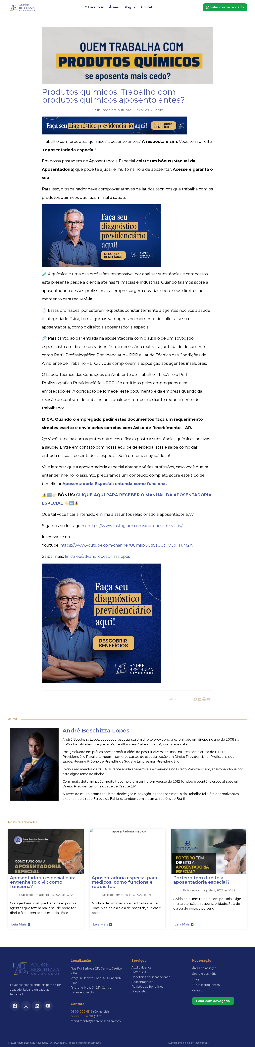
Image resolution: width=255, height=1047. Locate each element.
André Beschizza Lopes (96, 730)
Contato (148, 7)
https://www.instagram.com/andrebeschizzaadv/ (135, 525)
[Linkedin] (37, 1006)
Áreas (114, 7)
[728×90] (114, 133)
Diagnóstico (139, 991)
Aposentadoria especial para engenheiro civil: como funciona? (43, 882)
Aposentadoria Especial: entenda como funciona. (114, 483)
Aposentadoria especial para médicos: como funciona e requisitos (124, 882)
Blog (127, 7)
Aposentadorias (142, 982)
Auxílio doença (141, 967)
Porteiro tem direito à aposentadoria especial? (201, 880)
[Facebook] (15, 1006)
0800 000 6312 (81, 1011)
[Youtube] (48, 1006)
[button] (195, 699)
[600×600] (101, 681)
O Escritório (94, 7)
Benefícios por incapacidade (150, 977)
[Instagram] (26, 1006)
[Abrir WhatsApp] (244, 1037)
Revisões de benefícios (147, 986)
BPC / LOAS (139, 972)
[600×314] (101, 265)
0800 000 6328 (82, 1016)
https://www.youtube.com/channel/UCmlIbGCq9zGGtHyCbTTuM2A (126, 545)
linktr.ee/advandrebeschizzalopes (97, 556)
